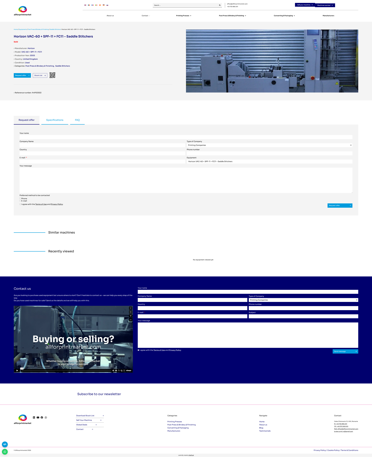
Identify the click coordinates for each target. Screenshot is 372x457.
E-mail (23, 158)
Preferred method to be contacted (35, 195)
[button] (5, 452)
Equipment (191, 158)
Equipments (23, 29)
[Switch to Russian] (107, 5)
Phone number (193, 150)
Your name (24, 133)
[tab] (26, 120)
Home (16, 29)
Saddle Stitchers (55, 29)
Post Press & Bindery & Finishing (38, 29)
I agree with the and (42, 204)
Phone (24, 199)
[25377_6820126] (272, 61)
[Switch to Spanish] (100, 5)
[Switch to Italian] (96, 5)
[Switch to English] (85, 5)
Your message (26, 166)
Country (23, 150)
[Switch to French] (92, 5)
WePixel (191, 455)
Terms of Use (41, 204)
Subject (252, 313)
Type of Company (194, 141)
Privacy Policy (57, 204)
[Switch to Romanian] (89, 5)
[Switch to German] (103, 5)
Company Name (27, 141)
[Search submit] (220, 5)
